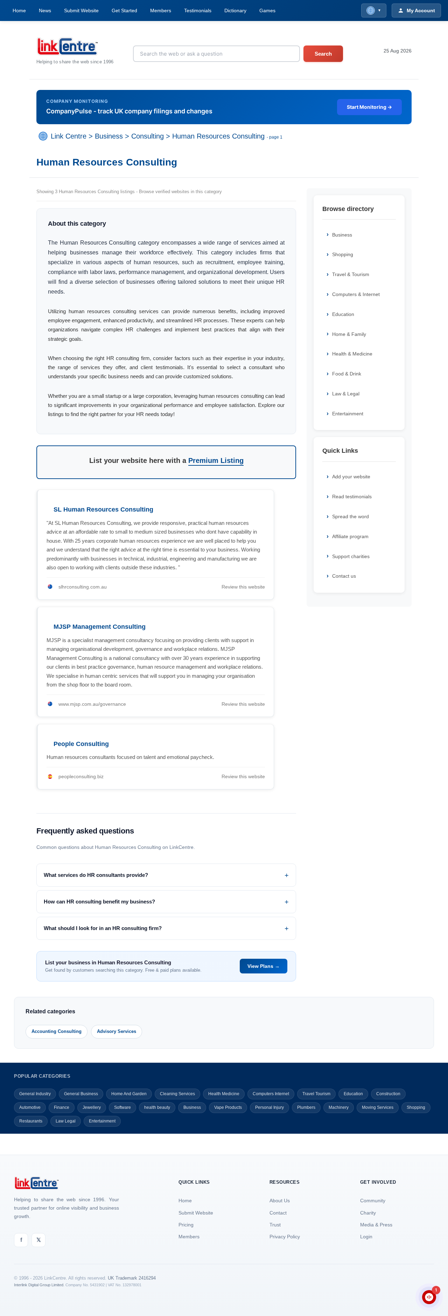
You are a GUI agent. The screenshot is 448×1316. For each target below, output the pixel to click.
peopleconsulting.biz (81, 776)
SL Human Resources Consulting (103, 509)
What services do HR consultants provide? (96, 875)
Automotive (30, 1107)
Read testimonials (352, 496)
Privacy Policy (285, 1236)
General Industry (35, 1093)
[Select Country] (44, 136)
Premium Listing (216, 460)
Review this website (243, 587)
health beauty (157, 1107)
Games (267, 10)
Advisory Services (116, 1031)
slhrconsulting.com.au (82, 587)
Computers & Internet (356, 294)
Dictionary (235, 10)
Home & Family (349, 334)
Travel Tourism (316, 1093)
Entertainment (347, 413)
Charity (368, 1213)
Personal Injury (269, 1107)
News (45, 10)
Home (19, 10)
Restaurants (30, 1121)
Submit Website (81, 10)
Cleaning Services (177, 1093)
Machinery (339, 1107)
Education (343, 314)
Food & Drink (346, 373)
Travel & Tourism (350, 274)
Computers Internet (271, 1093)
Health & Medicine (352, 354)
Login (366, 1236)
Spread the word (350, 516)
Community (372, 1200)
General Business (81, 1093)
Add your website (351, 476)
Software (122, 1107)
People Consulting (81, 743)
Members (160, 10)
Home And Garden (129, 1093)
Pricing (186, 1224)
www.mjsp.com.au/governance (92, 704)
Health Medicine (223, 1093)
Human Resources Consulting (218, 136)
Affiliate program (350, 536)
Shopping (342, 254)
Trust (275, 1224)
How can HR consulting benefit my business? (99, 902)
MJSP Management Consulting (100, 626)
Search (323, 54)
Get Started (124, 10)
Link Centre (68, 136)
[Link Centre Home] (75, 46)
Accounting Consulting (56, 1031)
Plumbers (306, 1107)
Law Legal (66, 1121)
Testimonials (197, 10)
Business (109, 136)
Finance (61, 1107)
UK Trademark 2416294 (132, 1278)
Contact (278, 1213)
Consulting (147, 136)
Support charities (351, 556)
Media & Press (376, 1224)
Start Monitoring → (369, 107)
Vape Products (228, 1107)
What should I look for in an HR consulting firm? (103, 928)
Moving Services (377, 1107)
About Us (280, 1200)
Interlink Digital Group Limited (38, 1285)
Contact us (344, 576)
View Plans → (263, 966)
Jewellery (92, 1107)
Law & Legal (345, 393)
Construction (388, 1093)
